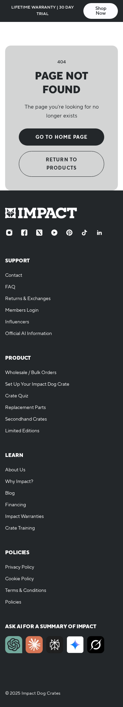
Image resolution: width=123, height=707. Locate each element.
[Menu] (12, 33)
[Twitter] (39, 232)
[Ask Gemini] (75, 644)
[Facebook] (24, 232)
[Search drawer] (98, 33)
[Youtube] (54, 232)
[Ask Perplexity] (54, 644)
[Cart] (111, 33)
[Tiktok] (84, 232)
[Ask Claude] (34, 644)
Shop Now (100, 10)
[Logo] (61, 33)
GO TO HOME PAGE (62, 137)
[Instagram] (9, 232)
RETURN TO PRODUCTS (62, 163)
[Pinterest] (69, 232)
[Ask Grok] (95, 644)
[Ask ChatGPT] (13, 644)
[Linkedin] (99, 232)
